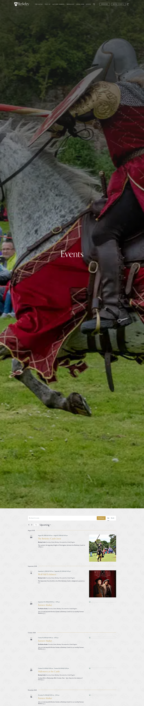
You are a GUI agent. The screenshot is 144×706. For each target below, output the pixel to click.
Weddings (70, 4)
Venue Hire (80, 4)
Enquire (104, 4)
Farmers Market (45, 605)
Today (36, 525)
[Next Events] (32, 525)
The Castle (39, 4)
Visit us (47, 4)
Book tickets (118, 4)
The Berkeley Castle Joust (49, 539)
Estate (88, 4)
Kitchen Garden (58, 4)
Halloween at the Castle (49, 671)
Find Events (101, 518)
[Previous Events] (29, 525)
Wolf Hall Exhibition (47, 574)
